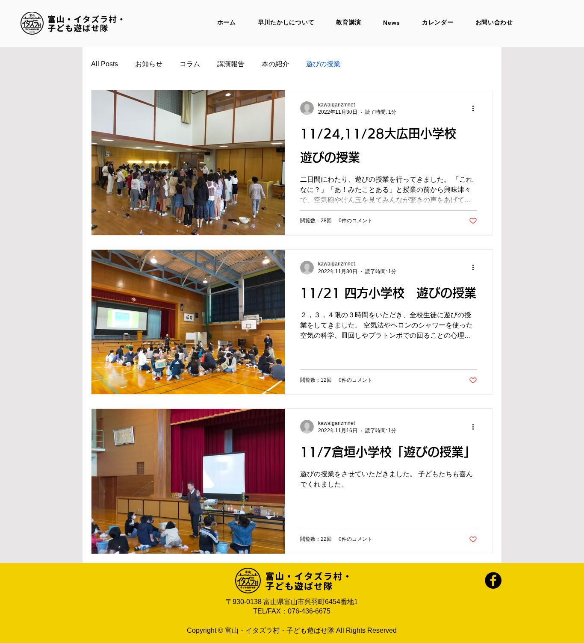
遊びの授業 (323, 64)
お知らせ (148, 64)
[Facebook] (493, 580)
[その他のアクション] (476, 108)
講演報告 (231, 64)
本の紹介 (275, 64)
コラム (190, 64)
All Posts (104, 64)
